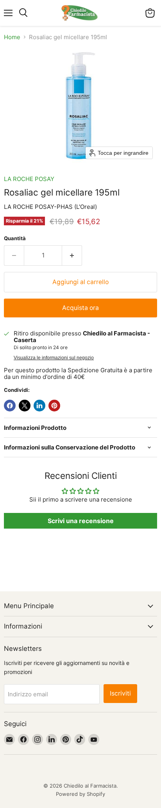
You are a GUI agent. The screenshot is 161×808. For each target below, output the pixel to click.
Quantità (15, 238)
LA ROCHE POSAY (29, 179)
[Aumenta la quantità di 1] (72, 255)
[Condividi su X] (24, 405)
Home (12, 37)
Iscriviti (120, 693)
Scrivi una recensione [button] (81, 521)
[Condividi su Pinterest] (54, 405)
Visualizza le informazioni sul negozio (54, 358)
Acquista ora (80, 308)
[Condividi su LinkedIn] (39, 405)
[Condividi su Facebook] (10, 405)
